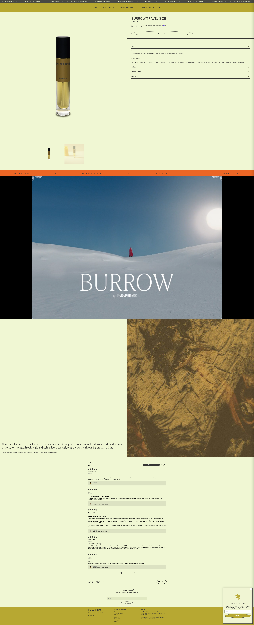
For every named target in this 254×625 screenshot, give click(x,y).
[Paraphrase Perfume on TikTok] (93, 615)
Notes (133, 67)
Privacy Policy (117, 617)
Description (136, 46)
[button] (134, 21)
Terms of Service (117, 620)
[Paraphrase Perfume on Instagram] (90, 615)
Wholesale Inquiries (118, 613)
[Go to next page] (135, 573)
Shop (95, 7)
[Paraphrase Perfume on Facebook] (88, 615)
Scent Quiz (111, 7)
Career (115, 621)
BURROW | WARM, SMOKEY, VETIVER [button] (100, 483)
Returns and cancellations (119, 623)
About (102, 7)
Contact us (90, 612)
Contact (116, 614)
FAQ (115, 616)
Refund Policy (117, 618)
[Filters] (161, 465)
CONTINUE (237, 615)
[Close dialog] (251, 589)
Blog (115, 611)
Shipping (134, 76)
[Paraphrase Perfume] (127, 7)
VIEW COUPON (127, 603)
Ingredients (136, 72)
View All (161, 581)
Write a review (151, 464)
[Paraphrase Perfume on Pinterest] (91, 615)
